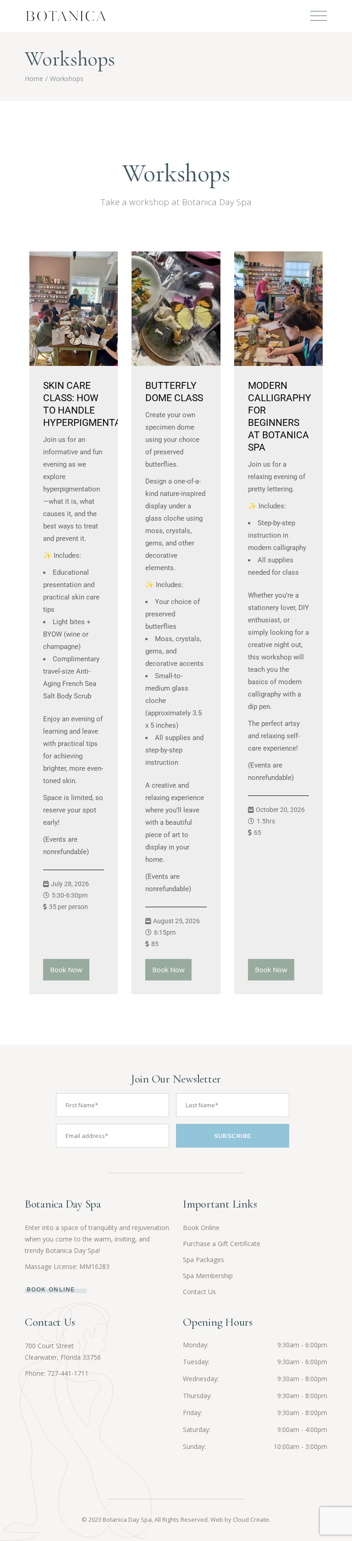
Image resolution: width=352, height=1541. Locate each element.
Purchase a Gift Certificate (221, 1243)
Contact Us (199, 1291)
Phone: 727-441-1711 (56, 1373)
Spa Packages (203, 1259)
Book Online (201, 1227)
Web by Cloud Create (239, 1519)
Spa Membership (208, 1275)
